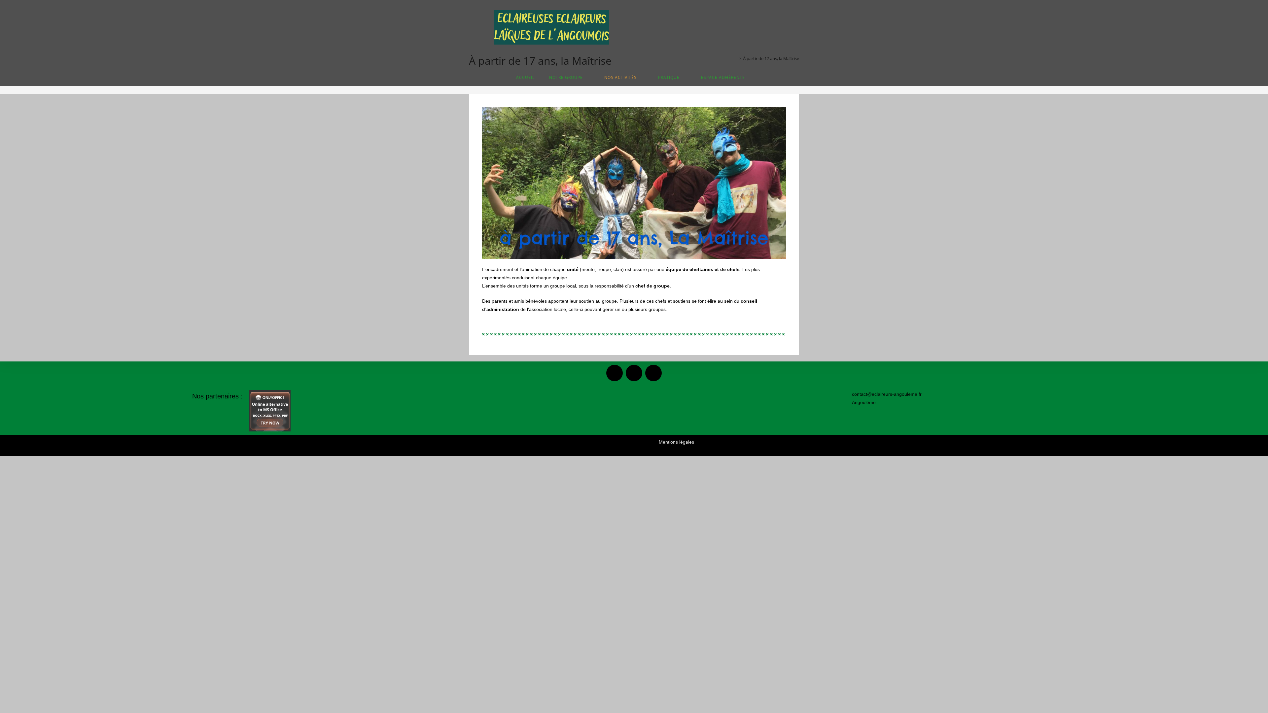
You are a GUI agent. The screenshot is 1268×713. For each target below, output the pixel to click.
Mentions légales (676, 442)
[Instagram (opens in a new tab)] (717, 27)
